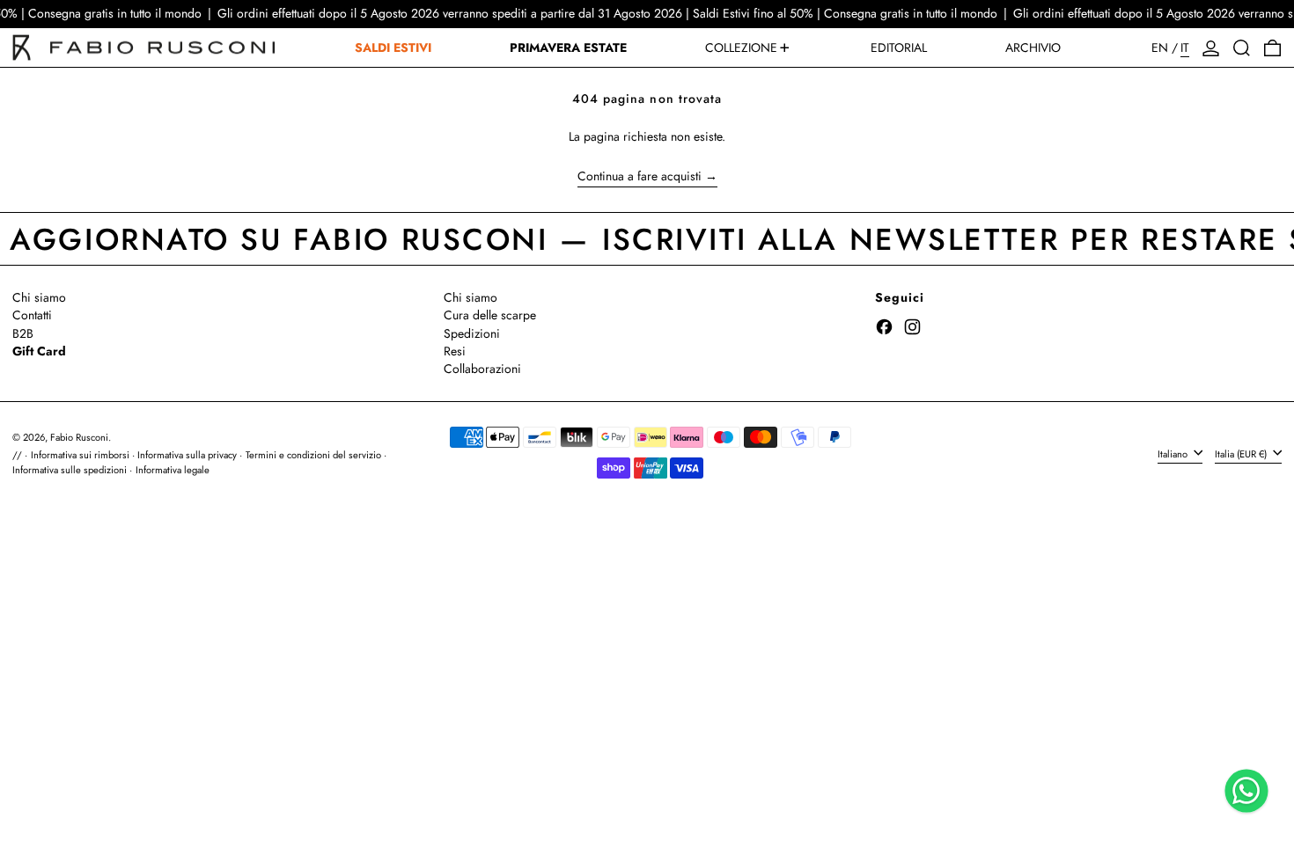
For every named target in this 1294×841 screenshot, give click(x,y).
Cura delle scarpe (490, 315)
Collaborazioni (482, 368)
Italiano (1174, 453)
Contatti (32, 315)
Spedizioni (472, 333)
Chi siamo (39, 297)
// (17, 455)
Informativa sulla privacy (187, 455)
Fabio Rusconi (79, 437)
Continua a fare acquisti (639, 177)
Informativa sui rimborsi (80, 455)
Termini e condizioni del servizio (313, 455)
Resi (455, 351)
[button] (1241, 48)
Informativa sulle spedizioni (69, 470)
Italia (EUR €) (1242, 453)
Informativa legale (173, 470)
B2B (22, 333)
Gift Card (39, 351)
